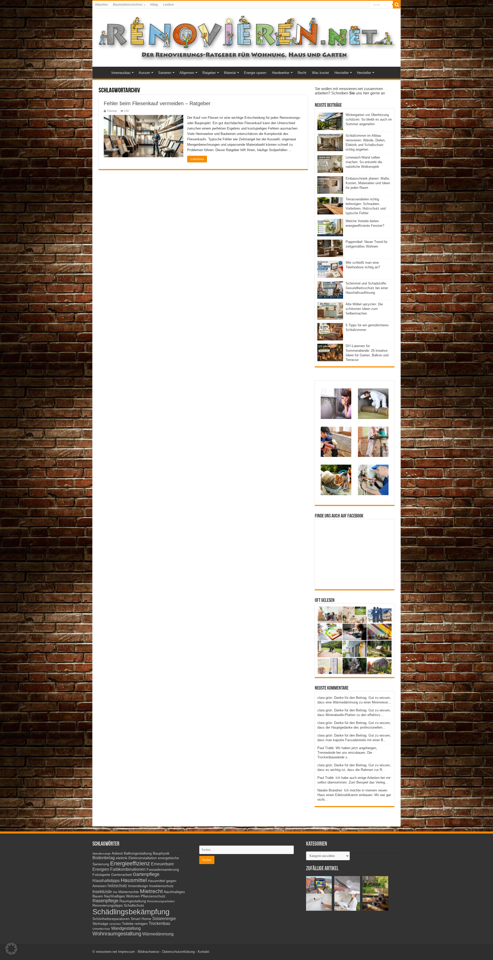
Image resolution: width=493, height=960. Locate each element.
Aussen (144, 73)
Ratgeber (209, 73)
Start (101, 72)
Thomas (112, 110)
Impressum (126, 952)
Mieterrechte (128, 892)
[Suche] (397, 4)
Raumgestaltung (132, 901)
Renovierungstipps (107, 905)
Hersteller (342, 73)
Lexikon (168, 4)
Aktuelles (101, 4)
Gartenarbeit (121, 875)
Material (230, 73)
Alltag (154, 4)
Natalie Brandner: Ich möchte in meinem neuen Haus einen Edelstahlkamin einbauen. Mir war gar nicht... (354, 794)
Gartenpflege (146, 874)
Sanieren (164, 73)
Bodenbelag (103, 857)
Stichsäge (100, 924)
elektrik (121, 858)
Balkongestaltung (138, 853)
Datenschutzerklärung (178, 952)
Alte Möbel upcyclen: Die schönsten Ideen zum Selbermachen (364, 308)
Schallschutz (134, 905)
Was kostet (320, 73)
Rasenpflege (105, 900)
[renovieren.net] (246, 37)
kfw (115, 892)
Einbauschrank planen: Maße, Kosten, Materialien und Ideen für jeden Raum (368, 183)
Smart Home (141, 919)
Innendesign (138, 886)
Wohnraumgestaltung (116, 933)
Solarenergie (164, 918)
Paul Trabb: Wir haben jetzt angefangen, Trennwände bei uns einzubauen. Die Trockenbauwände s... (347, 752)
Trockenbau (159, 923)
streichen (115, 923)
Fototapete (101, 875)
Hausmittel (134, 880)
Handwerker (280, 73)
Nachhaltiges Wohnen (122, 896)
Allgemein (186, 73)
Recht (302, 73)
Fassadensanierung (163, 869)
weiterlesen (197, 159)
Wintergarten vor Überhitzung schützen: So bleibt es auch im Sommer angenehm (369, 119)
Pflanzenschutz (153, 896)
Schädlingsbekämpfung (130, 911)
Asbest (117, 853)
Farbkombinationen (128, 869)
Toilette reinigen (135, 924)
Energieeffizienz (130, 863)
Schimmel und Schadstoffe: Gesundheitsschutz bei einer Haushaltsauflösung (367, 288)
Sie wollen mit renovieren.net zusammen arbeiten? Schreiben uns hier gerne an (350, 90)
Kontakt (203, 952)
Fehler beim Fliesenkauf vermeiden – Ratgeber (157, 103)
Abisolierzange (101, 853)
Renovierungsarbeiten (161, 901)
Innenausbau (120, 73)
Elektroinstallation (142, 858)
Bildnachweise (148, 952)
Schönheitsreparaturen (111, 919)
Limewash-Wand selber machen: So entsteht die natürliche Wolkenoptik (364, 162)
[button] (11, 948)
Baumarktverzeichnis (127, 4)
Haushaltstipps (106, 880)
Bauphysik (161, 853)
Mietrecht (151, 891)
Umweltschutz (101, 928)
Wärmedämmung (158, 934)
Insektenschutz (161, 886)
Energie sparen (255, 73)
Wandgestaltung (126, 928)
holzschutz (117, 885)
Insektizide (102, 891)
